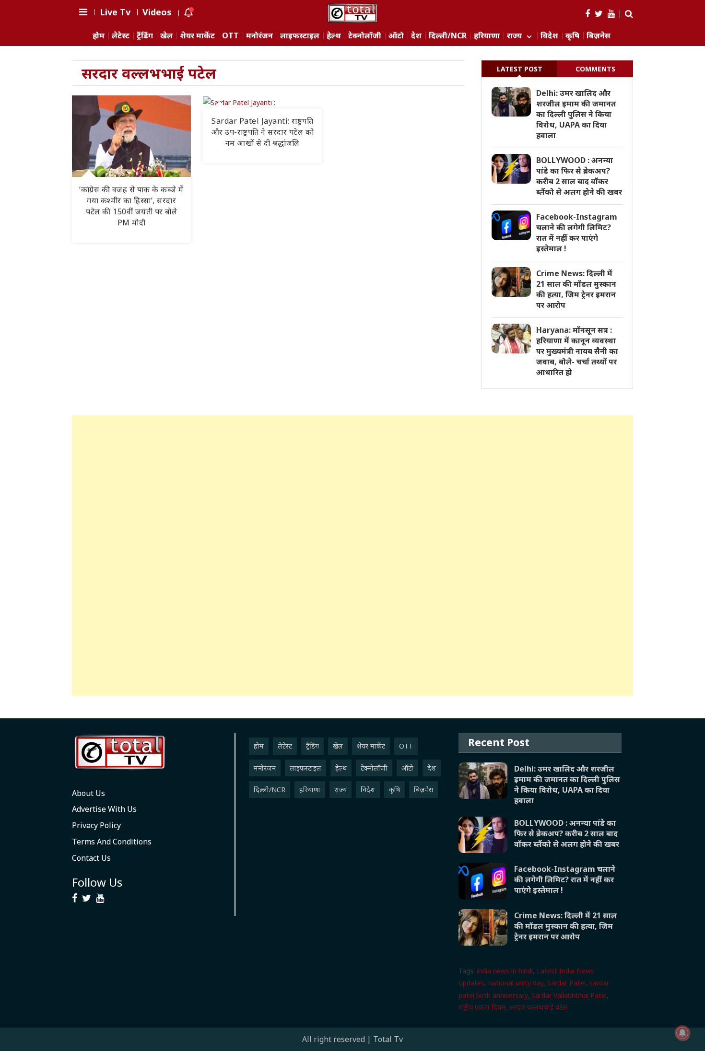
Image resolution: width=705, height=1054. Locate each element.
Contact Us (91, 858)
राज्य (514, 35)
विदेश (549, 35)
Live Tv (115, 12)
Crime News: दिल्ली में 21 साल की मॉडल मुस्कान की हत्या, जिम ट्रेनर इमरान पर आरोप (576, 289)
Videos (157, 12)
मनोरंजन (259, 35)
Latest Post (519, 68)
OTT (230, 35)
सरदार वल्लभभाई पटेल (538, 1007)
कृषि (572, 35)
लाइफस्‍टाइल (299, 35)
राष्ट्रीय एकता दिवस (481, 1007)
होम (99, 35)
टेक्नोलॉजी (364, 35)
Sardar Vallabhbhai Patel (569, 995)
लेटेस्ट (120, 35)
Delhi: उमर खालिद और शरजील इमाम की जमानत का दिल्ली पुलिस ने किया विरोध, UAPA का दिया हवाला (576, 114)
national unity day (515, 982)
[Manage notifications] (682, 1033)
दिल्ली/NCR (448, 35)
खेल (166, 35)
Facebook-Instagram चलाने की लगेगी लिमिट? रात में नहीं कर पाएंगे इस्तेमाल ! (576, 232)
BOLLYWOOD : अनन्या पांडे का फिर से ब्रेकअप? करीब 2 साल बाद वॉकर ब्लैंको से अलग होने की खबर (579, 176)
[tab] (519, 68)
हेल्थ (334, 35)
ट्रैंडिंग (145, 35)
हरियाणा (487, 35)
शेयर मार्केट (197, 35)
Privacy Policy (96, 825)
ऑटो (396, 35)
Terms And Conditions (112, 841)
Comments (595, 68)
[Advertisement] (352, 555)
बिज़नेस (599, 35)
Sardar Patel (566, 982)
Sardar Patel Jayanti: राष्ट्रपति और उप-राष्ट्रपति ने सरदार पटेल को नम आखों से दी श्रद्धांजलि (262, 132)
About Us (88, 793)
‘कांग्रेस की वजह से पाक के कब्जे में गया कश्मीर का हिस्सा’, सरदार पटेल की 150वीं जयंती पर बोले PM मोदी (131, 206)
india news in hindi (505, 970)
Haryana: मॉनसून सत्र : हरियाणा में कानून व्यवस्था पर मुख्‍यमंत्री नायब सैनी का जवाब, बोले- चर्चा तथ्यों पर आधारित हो (577, 351)
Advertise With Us (104, 809)
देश (416, 35)
